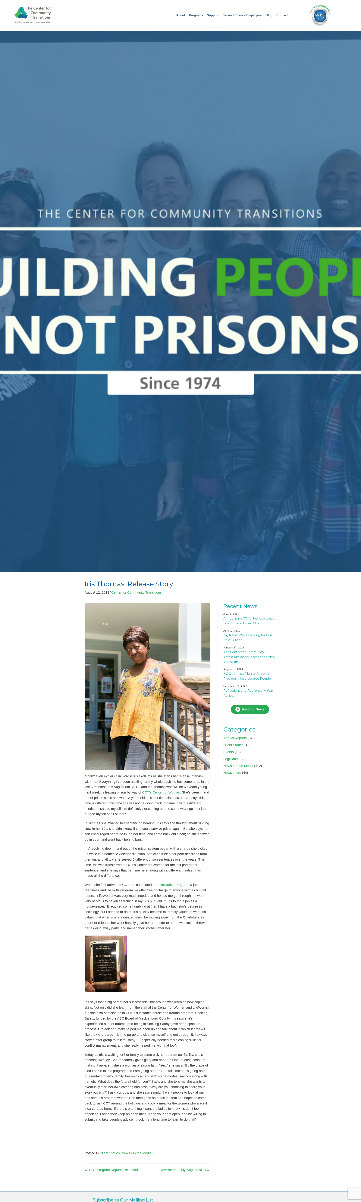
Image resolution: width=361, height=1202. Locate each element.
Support (213, 15)
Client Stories (110, 1153)
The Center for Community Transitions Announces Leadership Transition (249, 657)
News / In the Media (137, 1153)
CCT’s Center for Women (161, 792)
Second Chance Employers (242, 15)
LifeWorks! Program (173, 885)
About (180, 15)
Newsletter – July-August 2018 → (185, 1170)
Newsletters (232, 773)
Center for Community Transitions (136, 592)
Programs (196, 15)
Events (228, 752)
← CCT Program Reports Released (111, 1170)
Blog (269, 15)
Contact (282, 15)
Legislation (231, 759)
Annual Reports (235, 738)
